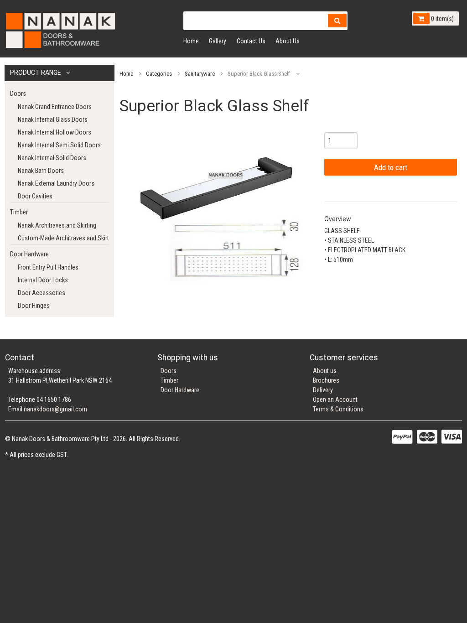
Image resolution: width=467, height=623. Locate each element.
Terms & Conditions (338, 409)
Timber (19, 212)
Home (191, 41)
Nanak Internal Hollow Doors (54, 132)
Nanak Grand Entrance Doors (55, 106)
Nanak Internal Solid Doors (52, 157)
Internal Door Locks (43, 280)
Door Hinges (34, 305)
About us (325, 370)
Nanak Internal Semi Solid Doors (59, 145)
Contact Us (251, 41)
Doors (18, 93)
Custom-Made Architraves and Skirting (63, 238)
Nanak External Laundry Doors (56, 183)
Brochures (326, 380)
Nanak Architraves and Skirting (57, 225)
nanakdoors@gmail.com (55, 409)
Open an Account (335, 399)
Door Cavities (35, 196)
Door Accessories (41, 292)
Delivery (323, 390)
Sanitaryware (200, 73)
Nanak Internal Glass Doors (53, 119)
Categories (159, 73)
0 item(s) (442, 18)
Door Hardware (29, 254)
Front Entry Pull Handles (48, 267)
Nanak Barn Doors (41, 170)
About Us (287, 41)
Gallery (217, 41)
